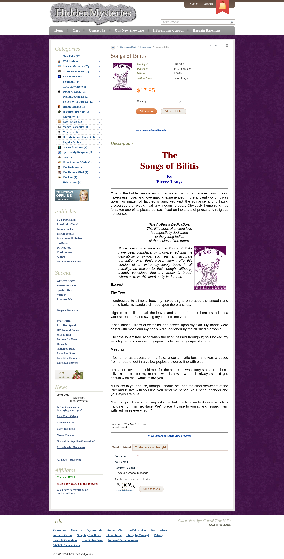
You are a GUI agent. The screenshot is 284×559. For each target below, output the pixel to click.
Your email (121, 461)
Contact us (59, 530)
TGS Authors (70, 61)
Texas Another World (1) (77, 162)
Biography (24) (71, 81)
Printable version (217, 46)
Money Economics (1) (75, 127)
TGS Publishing (66, 219)
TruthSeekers (64, 252)
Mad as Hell (64, 334)
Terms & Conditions (65, 540)
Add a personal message (132, 472)
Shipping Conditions (89, 535)
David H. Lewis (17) (74, 91)
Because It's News (67, 339)
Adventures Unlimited (70, 238)
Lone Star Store (66, 353)
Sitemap (61, 294)
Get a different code (125, 491)
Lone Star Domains (68, 358)
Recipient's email (125, 467)
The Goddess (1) (72, 167)
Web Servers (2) (72, 182)
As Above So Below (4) (76, 71)
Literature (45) (71, 116)
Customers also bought (150, 447)
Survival (68, 157)
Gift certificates (66, 281)
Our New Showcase (129, 30)
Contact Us (97, 30)
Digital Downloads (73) (76, 96)
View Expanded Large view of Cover (169, 435)
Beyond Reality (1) (74, 76)
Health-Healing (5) (74, 106)
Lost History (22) (73, 121)
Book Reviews (159, 530)
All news (62, 459)
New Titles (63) (71, 56)
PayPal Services (137, 530)
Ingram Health (65, 233)
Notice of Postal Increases (123, 540)
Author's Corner (62, 535)
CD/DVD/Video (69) (74, 86)
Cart (76, 30)
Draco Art (62, 344)
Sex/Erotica (145, 47)
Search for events (67, 285)
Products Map (65, 299)
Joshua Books (65, 229)
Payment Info (94, 530)
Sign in (194, 4)
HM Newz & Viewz (68, 330)
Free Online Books (92, 540)
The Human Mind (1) (75, 172)
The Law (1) (70, 177)
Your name (121, 456)
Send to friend (121, 447)
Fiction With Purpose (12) (78, 101)
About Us (76, 530)
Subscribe (75, 459)
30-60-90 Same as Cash (66, 545)
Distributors (64, 247)
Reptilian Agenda (67, 325)
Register (208, 4)
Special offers (64, 290)
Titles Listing (114, 535)
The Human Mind (128, 47)
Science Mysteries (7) (75, 147)
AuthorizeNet (115, 530)
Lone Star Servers (67, 362)
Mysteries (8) (70, 132)
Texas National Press (69, 261)
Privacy (158, 535)
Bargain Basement (67, 310)
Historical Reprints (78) (76, 111)
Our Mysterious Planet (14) (79, 137)
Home (58, 30)
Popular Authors (72, 142)
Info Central (64, 320)
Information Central (168, 30)
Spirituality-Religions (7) (77, 152)
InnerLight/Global (67, 224)
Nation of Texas (66, 348)
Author (61, 256)
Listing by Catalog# (137, 535)
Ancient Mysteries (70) (76, 66)
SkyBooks (62, 243)
